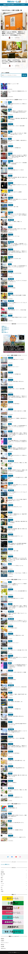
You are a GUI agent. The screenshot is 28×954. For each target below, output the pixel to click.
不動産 (2, 891)
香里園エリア (4, 326)
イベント (2, 883)
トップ (2, 870)
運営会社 (2, 944)
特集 (2, 877)
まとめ (2, 879)
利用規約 (2, 940)
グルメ (2, 875)
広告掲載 (2, 946)
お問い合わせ (3, 948)
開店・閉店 (3, 873)
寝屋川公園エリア (5, 332)
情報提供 (2, 872)
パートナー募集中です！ (5, 864)
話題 (2, 881)
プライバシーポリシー (5, 942)
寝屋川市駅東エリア (5, 329)
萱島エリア (4, 330)
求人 (2, 887)
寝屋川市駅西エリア (5, 327)
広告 (2, 889)
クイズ (2, 885)
